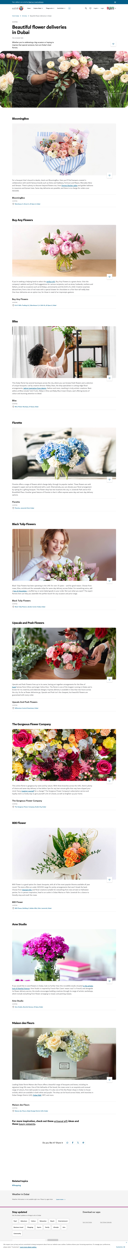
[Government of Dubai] (17, 8)
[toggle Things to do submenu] (53, 8)
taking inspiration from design (34, 388)
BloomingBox (18, 197)
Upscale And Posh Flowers (24, 702)
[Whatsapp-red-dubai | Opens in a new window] (67, 1143)
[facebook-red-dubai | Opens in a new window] (73, 1143)
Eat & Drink (60, 8)
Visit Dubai (15, 16)
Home (29, 8)
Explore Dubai (37, 8)
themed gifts (27, 889)
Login (102, 8)
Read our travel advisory (36, 2)
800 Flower (17, 902)
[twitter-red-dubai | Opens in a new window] (78, 1143)
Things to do (49, 8)
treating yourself (28, 791)
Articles (24, 16)
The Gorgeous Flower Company (27, 800)
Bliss (14, 400)
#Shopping (16, 1185)
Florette (16, 502)
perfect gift (50, 281)
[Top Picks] (90, 8)
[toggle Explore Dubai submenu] (42, 8)
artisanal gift (61, 1121)
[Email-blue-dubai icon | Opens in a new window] (83, 1143)
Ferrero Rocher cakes (69, 185)
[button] (120, 1246)
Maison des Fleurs (20, 1104)
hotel (14, 687)
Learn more (59, 1199)
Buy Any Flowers (20, 299)
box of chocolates (20, 591)
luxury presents (27, 1124)
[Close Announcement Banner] (115, 2)
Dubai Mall (37, 1095)
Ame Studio (17, 1000)
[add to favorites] (113, 43)
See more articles (21, 1167)
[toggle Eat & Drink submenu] (64, 8)
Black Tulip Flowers (21, 600)
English (96, 8)
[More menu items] (69, 8)
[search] (86, 8)
